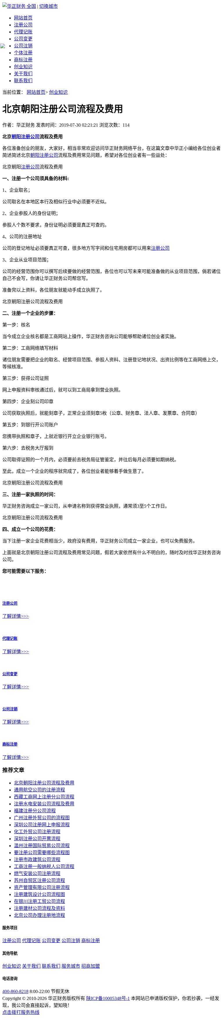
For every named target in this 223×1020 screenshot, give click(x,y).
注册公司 (23, 24)
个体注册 (23, 52)
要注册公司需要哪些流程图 (42, 852)
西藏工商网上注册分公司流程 (44, 796)
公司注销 (23, 45)
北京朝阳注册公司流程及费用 (44, 782)
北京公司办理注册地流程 (39, 915)
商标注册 (23, 59)
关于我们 (23, 73)
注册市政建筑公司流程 (37, 859)
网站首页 (23, 17)
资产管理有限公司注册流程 (42, 887)
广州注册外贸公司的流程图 (42, 817)
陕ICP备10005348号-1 (108, 998)
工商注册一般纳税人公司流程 (44, 866)
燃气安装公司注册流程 (37, 873)
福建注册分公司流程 (35, 810)
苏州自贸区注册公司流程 (39, 880)
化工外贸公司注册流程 (37, 831)
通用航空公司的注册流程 (39, 789)
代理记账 (23, 31)
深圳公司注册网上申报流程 (42, 824)
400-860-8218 (15, 991)
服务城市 (71, 966)
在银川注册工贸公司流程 (39, 901)
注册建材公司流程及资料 (39, 908)
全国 (31, 6)
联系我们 (23, 80)
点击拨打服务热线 (20, 1012)
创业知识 (23, 66)
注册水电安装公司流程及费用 (44, 803)
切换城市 (48, 6)
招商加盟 (90, 966)
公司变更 (23, 38)
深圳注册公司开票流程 (37, 838)
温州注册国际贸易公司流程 (42, 845)
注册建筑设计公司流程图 (39, 894)
